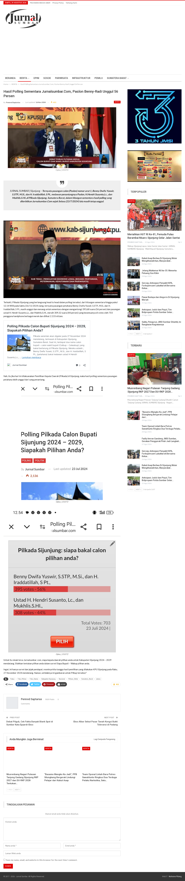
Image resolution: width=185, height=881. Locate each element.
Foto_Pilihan (22, 679)
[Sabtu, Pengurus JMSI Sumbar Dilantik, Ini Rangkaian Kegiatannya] (133, 325)
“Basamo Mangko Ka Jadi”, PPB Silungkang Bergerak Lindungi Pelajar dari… (160, 414)
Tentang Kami (71, 3)
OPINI (36, 78)
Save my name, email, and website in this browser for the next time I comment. (41, 860)
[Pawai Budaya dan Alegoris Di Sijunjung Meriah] (133, 300)
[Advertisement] (92, 53)
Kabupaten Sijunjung (48, 679)
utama (98, 679)
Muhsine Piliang (175, 876)
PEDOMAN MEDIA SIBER (40, 3)
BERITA (23, 78)
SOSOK (47, 78)
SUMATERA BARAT (117, 78)
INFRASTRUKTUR (81, 78)
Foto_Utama (34, 679)
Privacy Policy (58, 3)
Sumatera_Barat (87, 679)
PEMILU (99, 78)
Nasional (62, 679)
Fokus (12, 679)
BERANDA (10, 78)
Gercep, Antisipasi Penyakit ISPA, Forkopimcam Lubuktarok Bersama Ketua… (158, 285)
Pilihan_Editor (73, 679)
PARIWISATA (61, 78)
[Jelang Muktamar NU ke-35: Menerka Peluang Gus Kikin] (133, 274)
